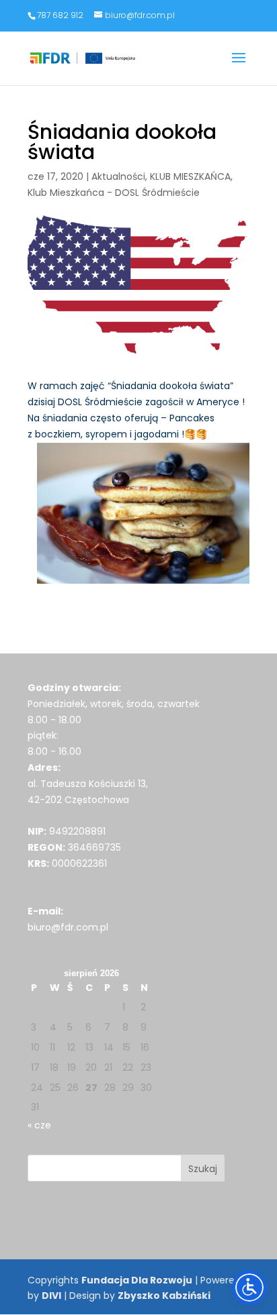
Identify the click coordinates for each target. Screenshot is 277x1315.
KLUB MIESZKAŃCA (190, 176)
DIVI (51, 1295)
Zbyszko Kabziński (164, 1295)
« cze (39, 1125)
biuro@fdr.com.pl (68, 927)
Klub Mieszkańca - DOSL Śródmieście (114, 192)
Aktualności (118, 176)
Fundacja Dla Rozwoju (136, 1280)
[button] (238, 66)
